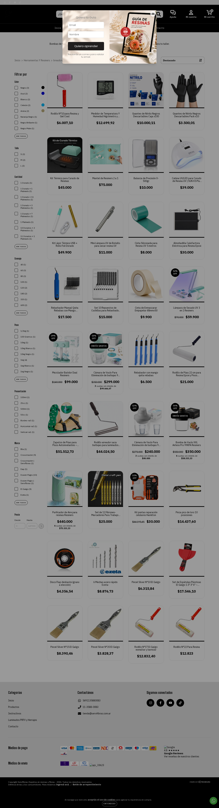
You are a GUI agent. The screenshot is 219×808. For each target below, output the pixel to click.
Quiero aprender (86, 46)
